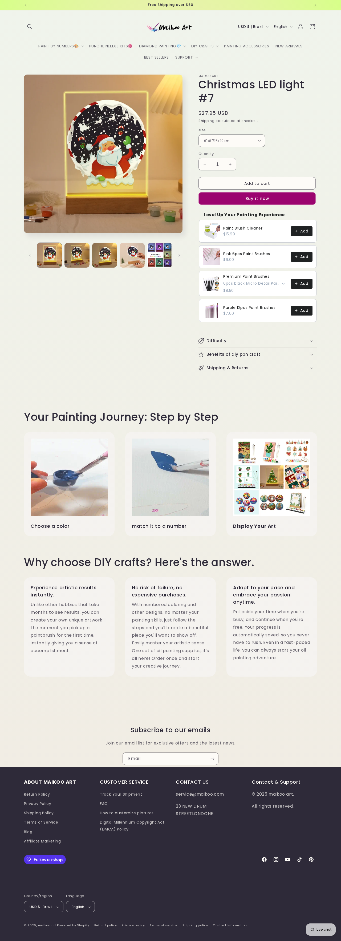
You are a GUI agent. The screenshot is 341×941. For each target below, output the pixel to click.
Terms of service (163, 925)
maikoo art (47, 925)
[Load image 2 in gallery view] (76, 255)
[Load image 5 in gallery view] (159, 255)
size (202, 130)
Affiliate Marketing (42, 841)
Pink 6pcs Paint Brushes (246, 253)
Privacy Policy (37, 803)
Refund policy (105, 925)
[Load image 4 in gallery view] (132, 255)
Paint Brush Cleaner (242, 228)
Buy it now (257, 198)
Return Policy (37, 794)
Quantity (206, 153)
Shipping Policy (39, 812)
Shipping (206, 120)
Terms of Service (41, 822)
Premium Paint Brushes (246, 276)
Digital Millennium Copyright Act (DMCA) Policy (132, 826)
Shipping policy (195, 925)
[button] (30, 26)
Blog (28, 831)
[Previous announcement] (26, 5)
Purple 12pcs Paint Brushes (249, 307)
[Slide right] (179, 255)
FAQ (104, 803)
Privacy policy (133, 925)
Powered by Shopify (73, 925)
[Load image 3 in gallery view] (104, 255)
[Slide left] (30, 255)
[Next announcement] (315, 5)
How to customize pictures (127, 812)
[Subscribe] (212, 758)
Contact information (230, 925)
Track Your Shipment (121, 794)
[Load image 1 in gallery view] (49, 255)
